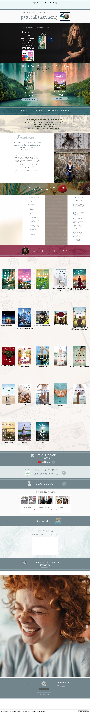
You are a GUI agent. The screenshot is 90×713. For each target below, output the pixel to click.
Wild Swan (76, 222)
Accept (85, 711)
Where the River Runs (34, 228)
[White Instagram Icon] (61, 682)
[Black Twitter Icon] (45, 2)
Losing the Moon (33, 229)
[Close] (88, 711)
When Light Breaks (33, 226)
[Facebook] (25, 48)
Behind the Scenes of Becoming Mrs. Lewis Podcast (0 (78, 238)
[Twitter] (30, 48)
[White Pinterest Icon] (65, 682)
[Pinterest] (23, 48)
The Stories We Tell (33, 216)
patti (26, 17)
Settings (80, 711)
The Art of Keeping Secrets (35, 222)
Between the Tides (33, 225)
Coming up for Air (33, 220)
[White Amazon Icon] (56, 682)
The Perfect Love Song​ (34, 206)
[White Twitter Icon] (63, 682)
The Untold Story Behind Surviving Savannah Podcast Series (79, 234)
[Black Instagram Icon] (42, 2)
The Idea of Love (33, 214)
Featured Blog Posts (45, 492)
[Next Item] (87, 626)
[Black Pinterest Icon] (48, 2)
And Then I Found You (34, 217)
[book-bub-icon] (53, 2)
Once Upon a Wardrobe (78, 218)
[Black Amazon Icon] (37, 2)
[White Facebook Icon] (58, 682)
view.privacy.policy (42, 711)
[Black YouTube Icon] (50, 2)
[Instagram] (28, 48)
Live (56, 474)
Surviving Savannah (77, 221)
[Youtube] (33, 48)
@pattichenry (44, 567)
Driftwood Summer (33, 221)
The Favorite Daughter (34, 209)
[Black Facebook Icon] (40, 2)
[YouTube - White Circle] (68, 682)
